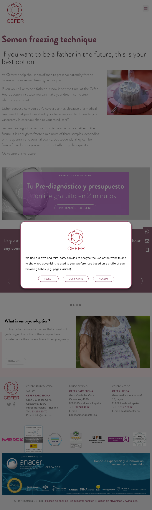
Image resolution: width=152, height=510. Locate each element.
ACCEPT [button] (103, 278)
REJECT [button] (48, 278)
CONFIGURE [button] (76, 278)
